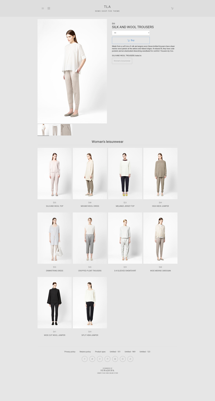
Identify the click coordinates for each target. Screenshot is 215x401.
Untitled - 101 (115, 352)
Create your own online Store (107, 373)
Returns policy (85, 352)
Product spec (100, 352)
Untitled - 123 (145, 352)
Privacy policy (69, 352)
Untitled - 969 (130, 352)
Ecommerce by (107, 368)
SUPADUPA (108, 370)
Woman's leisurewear (122, 61)
